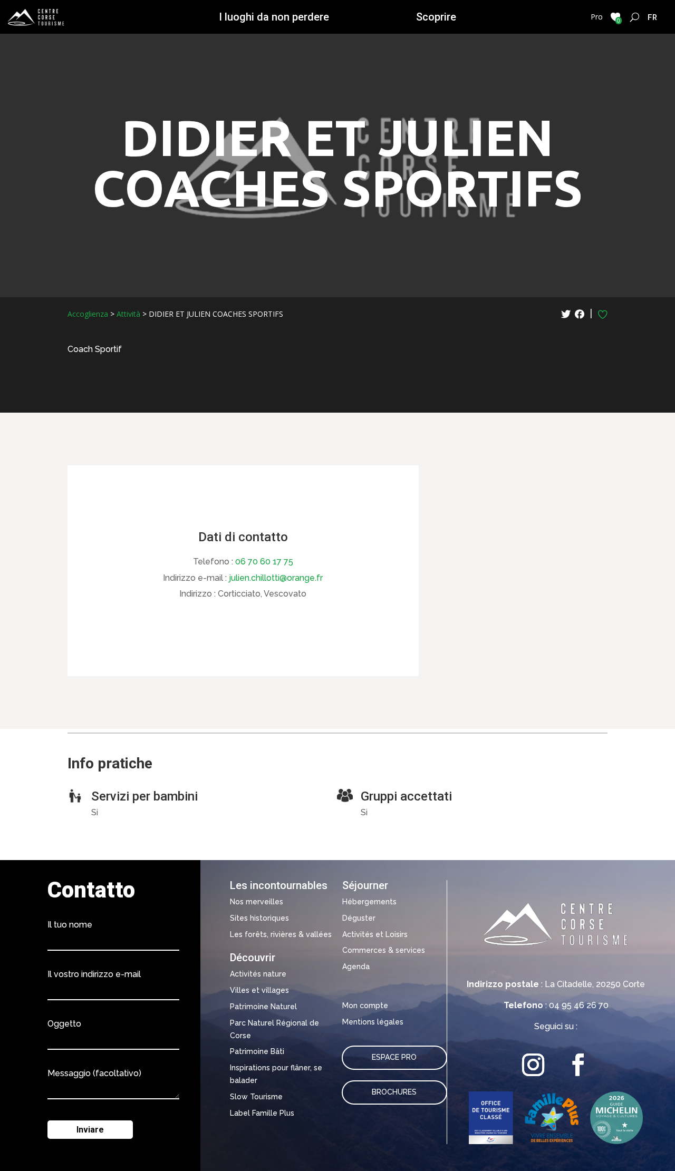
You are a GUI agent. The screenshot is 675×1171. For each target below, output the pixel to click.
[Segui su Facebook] (578, 1064)
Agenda (356, 966)
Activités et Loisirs (375, 934)
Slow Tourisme (256, 1096)
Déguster (358, 918)
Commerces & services (383, 950)
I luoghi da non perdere (274, 17)
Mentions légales (372, 1022)
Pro (597, 17)
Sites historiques (259, 918)
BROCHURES (394, 1092)
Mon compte (365, 1005)
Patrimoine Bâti (257, 1051)
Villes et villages (259, 990)
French (653, 17)
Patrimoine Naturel (263, 1006)
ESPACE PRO (394, 1057)
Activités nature (258, 974)
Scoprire (436, 17)
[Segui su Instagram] (533, 1064)
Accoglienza (88, 314)
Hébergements (369, 901)
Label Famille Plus (262, 1113)
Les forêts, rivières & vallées (281, 934)
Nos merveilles (256, 901)
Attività (128, 314)
